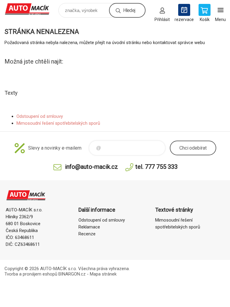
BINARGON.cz (72, 274)
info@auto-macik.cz (91, 166)
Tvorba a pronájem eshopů (30, 274)
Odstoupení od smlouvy (39, 116)
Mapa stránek (103, 274)
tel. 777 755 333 (156, 166)
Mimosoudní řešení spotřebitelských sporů (58, 123)
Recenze (87, 234)
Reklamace (89, 227)
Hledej (129, 10)
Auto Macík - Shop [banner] (31, 9)
